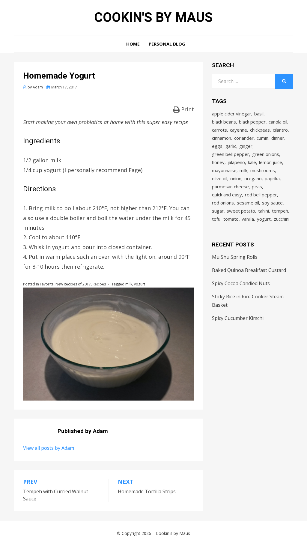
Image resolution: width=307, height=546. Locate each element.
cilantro (280, 130)
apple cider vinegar (231, 114)
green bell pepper (230, 154)
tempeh (280, 211)
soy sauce (272, 203)
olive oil (219, 178)
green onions (265, 154)
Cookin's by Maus (153, 17)
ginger (245, 146)
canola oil (278, 122)
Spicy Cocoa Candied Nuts (241, 283)
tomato (231, 219)
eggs (217, 146)
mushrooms (262, 170)
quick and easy (227, 195)
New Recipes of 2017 (73, 284)
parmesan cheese (230, 186)
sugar (218, 211)
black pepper (252, 122)
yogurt (139, 284)
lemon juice (270, 162)
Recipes (99, 284)
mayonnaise (224, 170)
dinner (277, 138)
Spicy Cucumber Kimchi (238, 318)
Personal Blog (167, 44)
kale (252, 162)
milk (128, 284)
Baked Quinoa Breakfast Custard (249, 270)
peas (257, 186)
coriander (244, 138)
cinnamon (221, 138)
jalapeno (236, 162)
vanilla (248, 219)
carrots (219, 130)
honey (218, 162)
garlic (230, 146)
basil (259, 114)
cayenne (238, 130)
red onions (223, 203)
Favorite (47, 284)
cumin (262, 138)
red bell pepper (261, 195)
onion (235, 178)
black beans (224, 122)
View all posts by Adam (48, 448)
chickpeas (260, 130)
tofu (216, 219)
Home (133, 44)
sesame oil (248, 203)
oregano (253, 178)
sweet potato (241, 211)
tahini (263, 211)
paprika (272, 178)
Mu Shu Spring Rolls (235, 257)
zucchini (281, 219)
